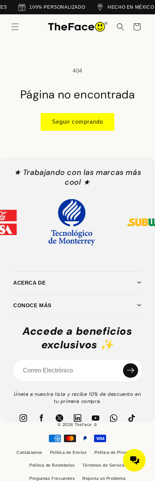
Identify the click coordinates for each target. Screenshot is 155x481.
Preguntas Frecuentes (52, 478)
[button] (15, 26)
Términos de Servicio (104, 465)
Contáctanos (30, 452)
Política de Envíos (68, 452)
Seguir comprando (77, 121)
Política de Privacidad (116, 452)
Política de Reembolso (52, 465)
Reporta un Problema (103, 478)
